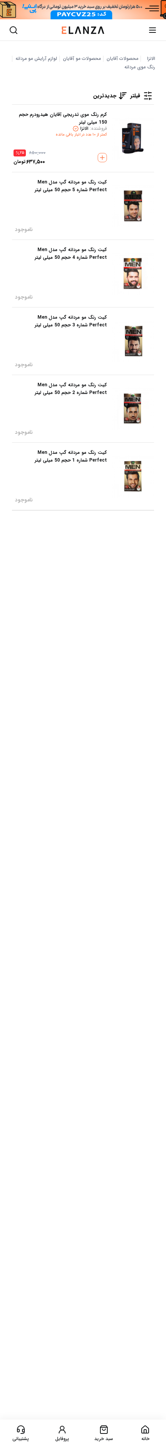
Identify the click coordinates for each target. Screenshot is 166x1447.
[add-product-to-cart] (102, 157)
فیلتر (135, 96)
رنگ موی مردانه (139, 67)
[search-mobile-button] (13, 30)
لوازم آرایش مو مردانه (36, 59)
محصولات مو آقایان (82, 59)
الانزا (151, 59)
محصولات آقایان (122, 59)
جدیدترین (105, 96)
